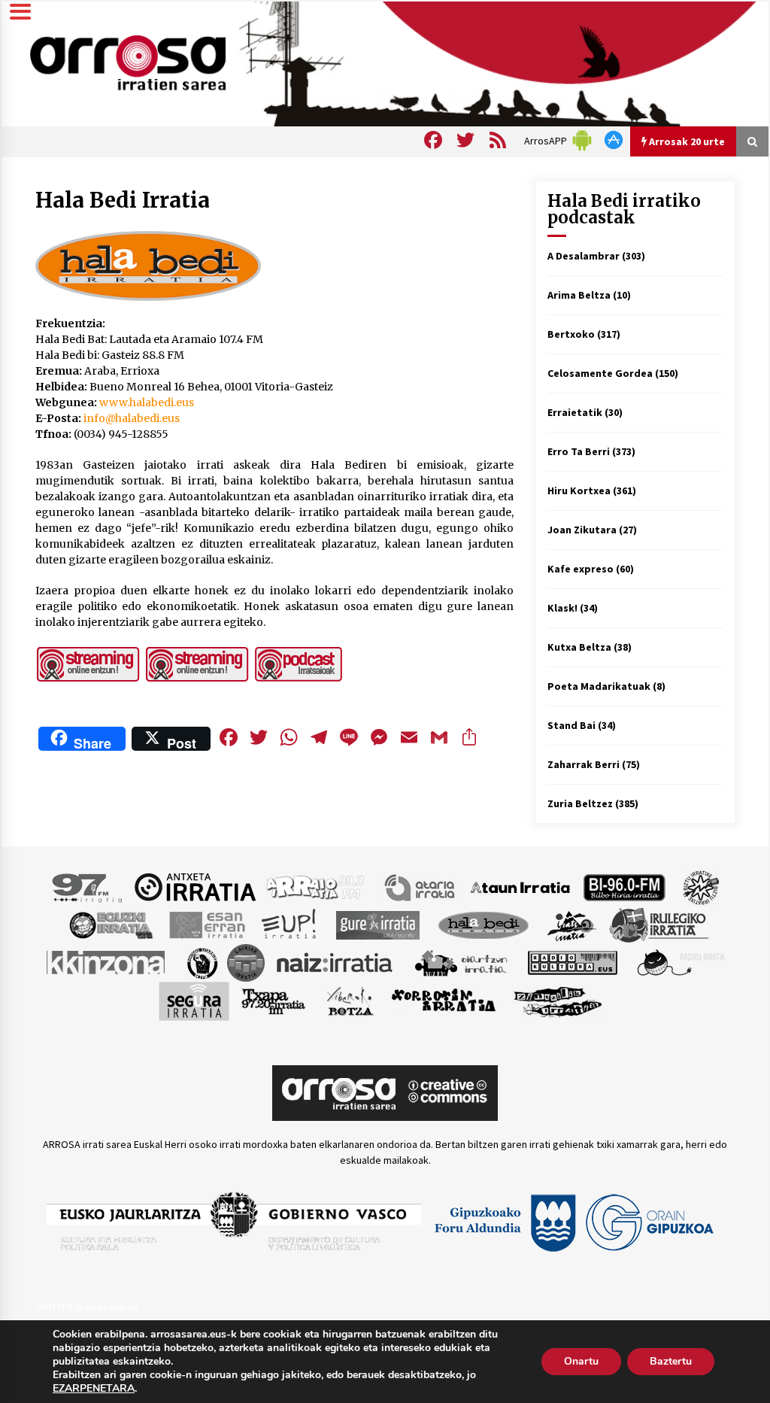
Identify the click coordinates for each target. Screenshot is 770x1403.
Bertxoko (571, 334)
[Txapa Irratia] (273, 1000)
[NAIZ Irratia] (335, 961)
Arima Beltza (579, 295)
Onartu (581, 1361)
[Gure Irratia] (377, 924)
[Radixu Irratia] (680, 961)
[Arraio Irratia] (316, 886)
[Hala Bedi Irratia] (483, 924)
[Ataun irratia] (520, 886)
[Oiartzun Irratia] (461, 961)
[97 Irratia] (88, 886)
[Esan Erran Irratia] (206, 924)
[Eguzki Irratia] (110, 924)
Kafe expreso (580, 568)
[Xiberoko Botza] (349, 1000)
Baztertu (671, 1361)
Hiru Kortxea (579, 490)
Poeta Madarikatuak (598, 686)
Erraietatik (574, 412)
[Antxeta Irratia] (195, 886)
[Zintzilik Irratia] (558, 1000)
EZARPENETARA (94, 1388)
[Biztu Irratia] (701, 886)
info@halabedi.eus (131, 418)
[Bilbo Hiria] (624, 886)
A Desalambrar (583, 256)
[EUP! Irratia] (290, 924)
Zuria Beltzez (580, 803)
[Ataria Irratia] (420, 886)
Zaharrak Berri (583, 764)
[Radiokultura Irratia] (572, 961)
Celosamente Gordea (600, 373)
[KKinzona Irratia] (106, 961)
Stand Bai (571, 725)
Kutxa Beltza (579, 647)
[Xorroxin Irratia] (443, 1000)
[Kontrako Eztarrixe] (201, 961)
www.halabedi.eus (146, 402)
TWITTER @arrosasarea (87, 1306)
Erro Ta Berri (578, 451)
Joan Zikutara (582, 529)
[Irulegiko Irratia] (659, 924)
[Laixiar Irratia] (246, 961)
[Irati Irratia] (572, 924)
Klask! (562, 608)
